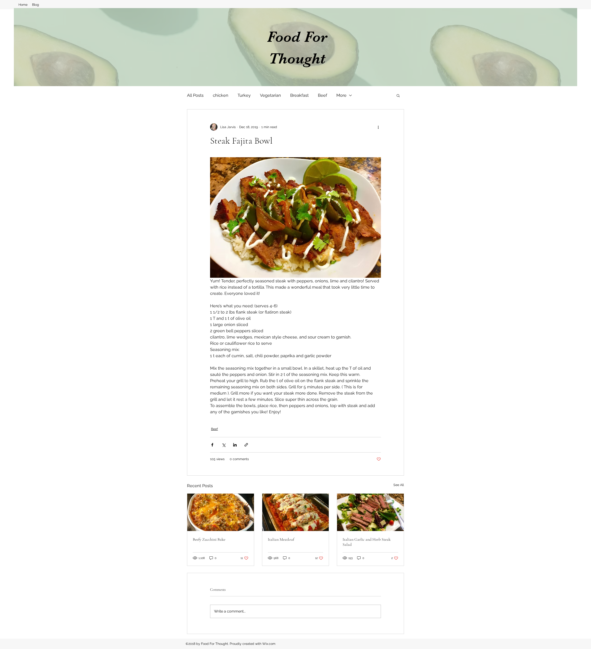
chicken (220, 95)
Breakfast (299, 95)
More (341, 95)
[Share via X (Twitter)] (223, 445)
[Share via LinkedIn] (235, 445)
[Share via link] (246, 445)
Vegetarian (270, 95)
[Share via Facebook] (212, 445)
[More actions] (378, 127)
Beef (322, 95)
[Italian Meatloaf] (295, 512)
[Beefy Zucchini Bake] (220, 512)
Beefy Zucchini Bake (209, 539)
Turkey (244, 95)
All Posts (195, 95)
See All (398, 485)
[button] (398, 95)
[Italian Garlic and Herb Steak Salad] (370, 512)
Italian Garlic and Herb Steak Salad (367, 542)
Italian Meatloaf (281, 539)
